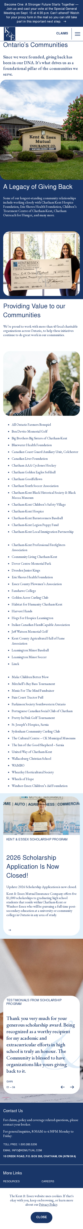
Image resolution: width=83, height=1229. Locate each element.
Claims (62, 33)
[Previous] (62, 1087)
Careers (48, 1181)
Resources (11, 1181)
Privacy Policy (48, 1204)
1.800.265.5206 (28, 1145)
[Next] (72, 1087)
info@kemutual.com (27, 1151)
